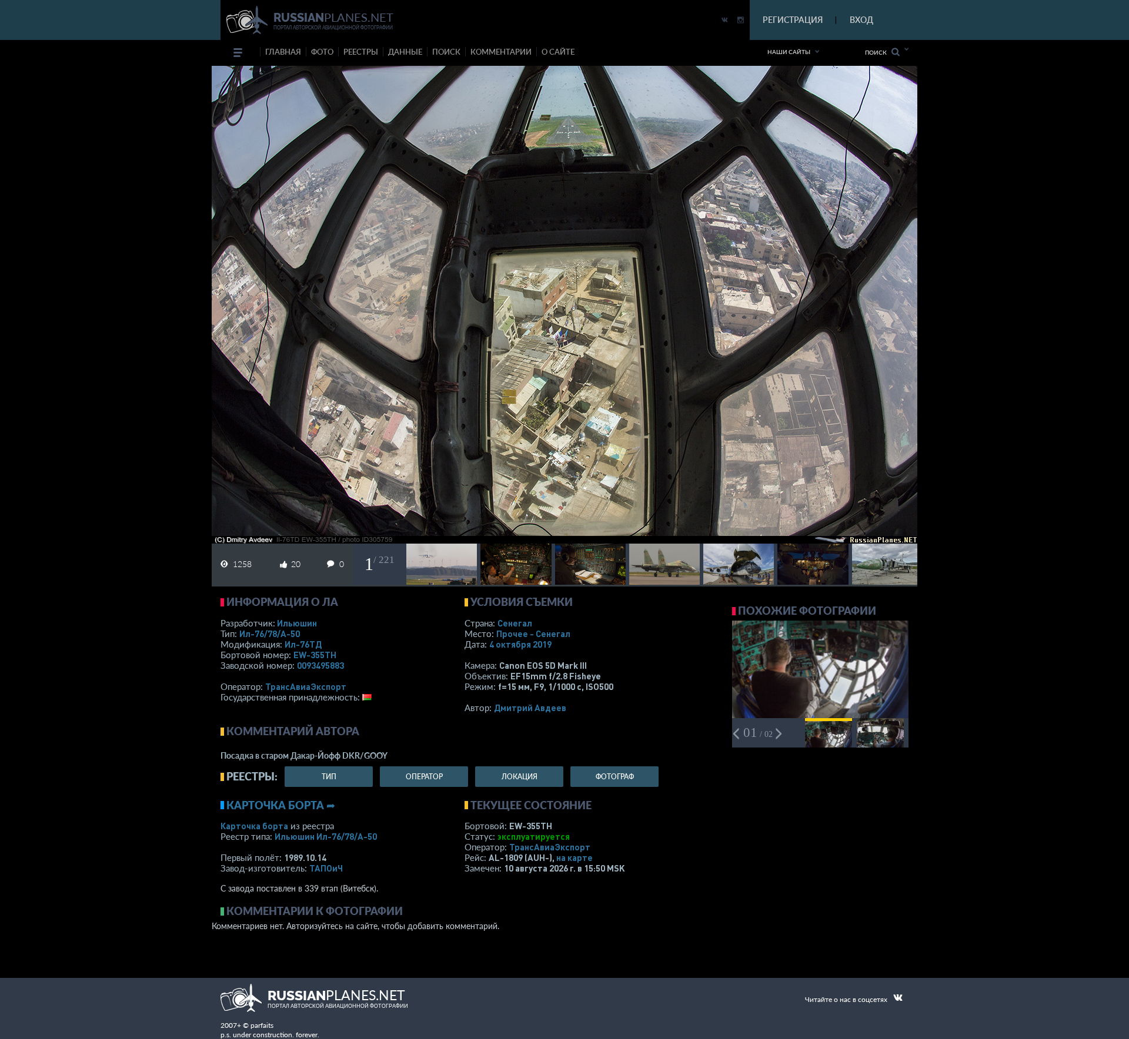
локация (519, 776)
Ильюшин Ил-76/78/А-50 (326, 836)
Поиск (878, 52)
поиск (446, 51)
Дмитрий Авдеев (530, 707)
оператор (424, 776)
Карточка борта (254, 825)
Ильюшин (297, 623)
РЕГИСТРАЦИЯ (793, 20)
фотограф (615, 776)
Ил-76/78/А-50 (269, 633)
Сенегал (514, 623)
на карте (574, 857)
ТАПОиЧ (326, 868)
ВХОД (861, 20)
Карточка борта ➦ (280, 805)
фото (322, 51)
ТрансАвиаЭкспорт (305, 686)
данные (405, 51)
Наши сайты (788, 51)
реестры (360, 51)
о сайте (558, 51)
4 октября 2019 (520, 644)
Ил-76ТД (303, 644)
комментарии (501, 51)
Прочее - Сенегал (533, 633)
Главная (283, 51)
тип (329, 776)
